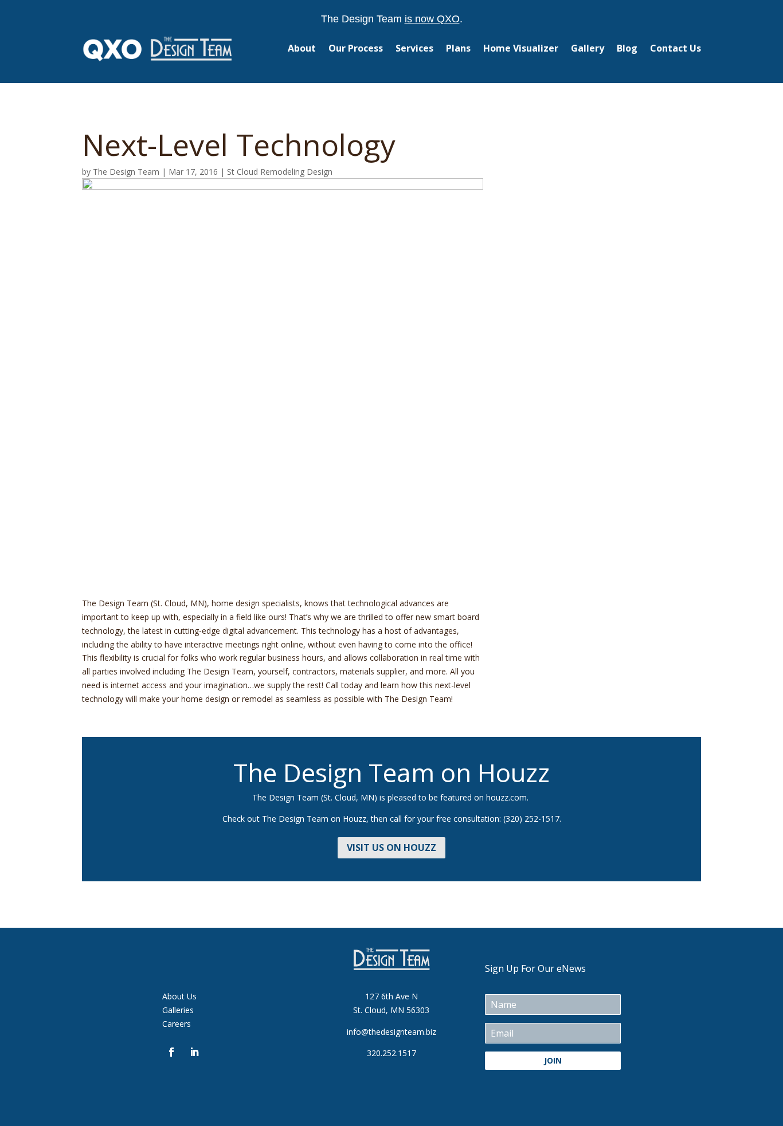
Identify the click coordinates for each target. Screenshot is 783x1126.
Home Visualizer (520, 48)
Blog (627, 48)
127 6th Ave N (391, 996)
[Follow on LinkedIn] (194, 1052)
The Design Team (126, 171)
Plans (458, 48)
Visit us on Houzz (391, 847)
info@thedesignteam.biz (391, 1031)
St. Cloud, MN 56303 (391, 1010)
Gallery (587, 48)
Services (414, 48)
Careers (176, 1023)
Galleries (178, 1010)
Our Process (355, 48)
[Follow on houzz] (217, 1052)
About (302, 48)
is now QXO (432, 19)
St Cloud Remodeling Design (279, 171)
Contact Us (675, 48)
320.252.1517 (391, 1052)
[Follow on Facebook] (171, 1052)
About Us (179, 996)
